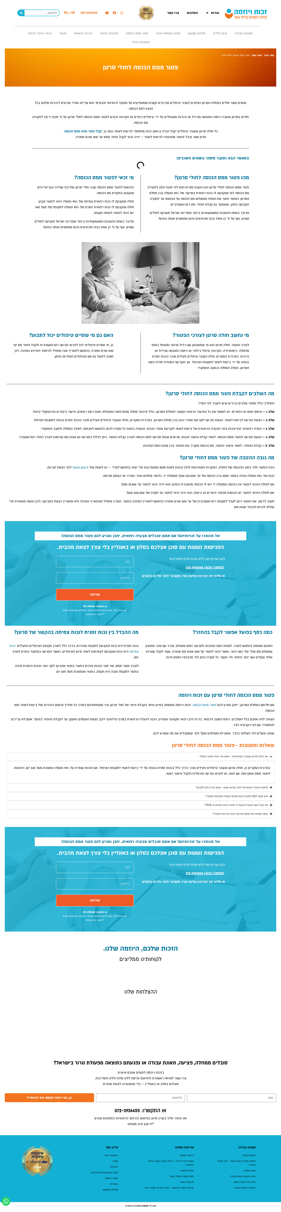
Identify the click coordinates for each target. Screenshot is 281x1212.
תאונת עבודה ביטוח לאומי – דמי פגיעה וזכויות (236, 1163)
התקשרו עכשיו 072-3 (205, 567)
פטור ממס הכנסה (137, 33)
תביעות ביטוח (109, 33)
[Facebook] (114, 13)
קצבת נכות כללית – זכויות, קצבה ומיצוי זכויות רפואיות (171, 1163)
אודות (215, 13)
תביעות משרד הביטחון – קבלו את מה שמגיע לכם (169, 1187)
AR (73, 12)
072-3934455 (89, 12)
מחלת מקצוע (187, 1170)
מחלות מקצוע (196, 33)
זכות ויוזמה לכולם (40, 33)
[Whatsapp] (122, 13)
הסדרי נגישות (111, 1178)
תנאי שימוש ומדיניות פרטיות (104, 1172)
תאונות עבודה (244, 33)
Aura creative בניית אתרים (137, 1206)
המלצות (192, 13)
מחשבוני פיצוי (140, 42)
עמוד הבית (269, 55)
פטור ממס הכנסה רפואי (182, 1176)
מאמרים (114, 1183)
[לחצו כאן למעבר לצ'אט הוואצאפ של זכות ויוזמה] (6, 1201)
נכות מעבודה (249, 1170)
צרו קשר (173, 13)
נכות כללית (220, 33)
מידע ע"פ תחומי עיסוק (245, 1182)
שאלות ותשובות (110, 1189)
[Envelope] (107, 13)
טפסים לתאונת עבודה (245, 1187)
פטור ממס (257, 55)
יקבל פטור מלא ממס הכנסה (83, 131)
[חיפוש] (21, 13)
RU (66, 12)
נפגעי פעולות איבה (168, 33)
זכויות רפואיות (83, 33)
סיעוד (62, 33)
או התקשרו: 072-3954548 (95, 606)
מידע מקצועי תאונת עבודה (243, 1176)
